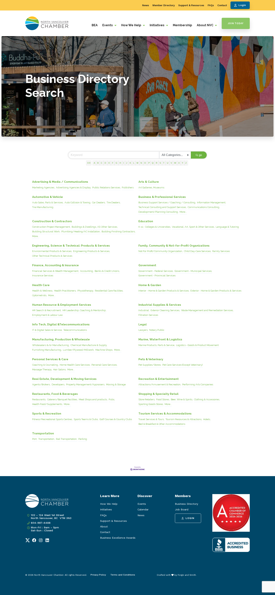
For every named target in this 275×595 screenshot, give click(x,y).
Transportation (43, 433)
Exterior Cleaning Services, (165, 310)
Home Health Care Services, (75, 364)
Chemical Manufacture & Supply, (89, 345)
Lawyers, (143, 330)
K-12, (141, 226)
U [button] (167, 163)
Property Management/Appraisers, (85, 384)
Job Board (181, 509)
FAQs (211, 5)
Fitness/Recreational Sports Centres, (52, 419)
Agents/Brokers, (41, 384)
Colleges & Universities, (158, 226)
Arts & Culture (148, 181)
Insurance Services (42, 275)
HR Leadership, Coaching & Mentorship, (84, 310)
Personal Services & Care (50, 359)
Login (242, 5)
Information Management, (211, 202)
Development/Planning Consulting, (158, 211)
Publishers (128, 187)
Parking (82, 439)
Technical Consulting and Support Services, (162, 207)
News (145, 5)
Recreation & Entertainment (158, 379)
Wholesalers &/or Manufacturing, (50, 345)
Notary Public (156, 330)
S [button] (160, 163)
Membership (182, 25)
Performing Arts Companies (197, 384)
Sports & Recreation (46, 413)
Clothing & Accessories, (207, 399)
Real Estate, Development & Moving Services (64, 379)
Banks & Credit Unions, (107, 271)
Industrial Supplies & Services (159, 304)
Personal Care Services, (104, 364)
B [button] (98, 163)
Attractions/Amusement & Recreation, (159, 384)
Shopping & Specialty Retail (158, 394)
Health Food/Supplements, (47, 404)
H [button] (120, 163)
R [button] (156, 163)
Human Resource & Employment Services (61, 304)
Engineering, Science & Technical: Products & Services (71, 245)
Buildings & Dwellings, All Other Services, (95, 226)
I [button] (123, 163)
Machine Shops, (104, 349)
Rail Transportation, (66, 439)
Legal (142, 324)
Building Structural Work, (46, 231)
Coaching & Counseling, (45, 364)
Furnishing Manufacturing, (47, 349)
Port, (34, 439)
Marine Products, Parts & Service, (156, 345)
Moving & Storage (116, 384)
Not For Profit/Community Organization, (160, 251)
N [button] (141, 163)
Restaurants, (39, 399)
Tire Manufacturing (42, 207)
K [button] (130, 163)
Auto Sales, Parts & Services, (47, 202)
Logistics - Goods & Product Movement (197, 345)
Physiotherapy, (85, 290)
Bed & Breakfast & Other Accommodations (161, 424)
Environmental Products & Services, (52, 251)
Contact (222, 5)
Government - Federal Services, (155, 271)
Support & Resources (191, 5)
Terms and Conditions (122, 574)
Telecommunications (75, 330)
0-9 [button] (88, 163)
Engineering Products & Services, (91, 251)
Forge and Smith (187, 575)
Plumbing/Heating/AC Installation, (80, 231)
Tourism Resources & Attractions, (184, 419)
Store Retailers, (146, 399)
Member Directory (163, 5)
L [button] (133, 163)
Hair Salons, (59, 369)
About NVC (205, 25)
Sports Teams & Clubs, (86, 419)
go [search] (200, 155)
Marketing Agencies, (43, 187)
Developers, (58, 384)
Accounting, (87, 271)
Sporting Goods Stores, (151, 404)
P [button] (149, 163)
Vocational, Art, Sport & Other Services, (193, 226)
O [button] (145, 163)
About (104, 526)
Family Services (221, 251)
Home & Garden (149, 285)
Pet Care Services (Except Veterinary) (182, 364)
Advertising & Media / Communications (60, 181)
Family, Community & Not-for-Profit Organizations (174, 245)
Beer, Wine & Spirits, (182, 399)
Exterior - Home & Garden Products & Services (215, 290)
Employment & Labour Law (47, 315)
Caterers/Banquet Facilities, (62, 399)
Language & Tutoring (227, 226)
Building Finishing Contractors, (118, 231)
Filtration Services (148, 315)
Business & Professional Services (162, 197)
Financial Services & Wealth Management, (55, 271)
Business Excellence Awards (117, 537)
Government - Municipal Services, (193, 271)
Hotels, (207, 419)
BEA (95, 25)
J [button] (126, 163)
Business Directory (186, 503)
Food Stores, (163, 399)
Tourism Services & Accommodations (165, 413)
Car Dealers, (99, 202)
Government (147, 265)
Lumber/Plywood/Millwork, (78, 349)
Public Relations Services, (106, 187)
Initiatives (157, 25)
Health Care (41, 285)
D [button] (105, 163)
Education (145, 221)
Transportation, (46, 439)
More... (183, 211)
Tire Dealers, (113, 202)
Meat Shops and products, (93, 399)
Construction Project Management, (51, 226)
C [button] (101, 163)
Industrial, (143, 310)
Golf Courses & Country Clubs (116, 419)
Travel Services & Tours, (151, 419)
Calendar (143, 509)
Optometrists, (39, 295)
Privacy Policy (98, 574)
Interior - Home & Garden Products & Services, (163, 290)
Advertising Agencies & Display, (73, 187)
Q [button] (153, 163)
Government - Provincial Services (156, 275)
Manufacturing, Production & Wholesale (61, 339)
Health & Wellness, (42, 290)
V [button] (171, 163)
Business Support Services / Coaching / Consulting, (167, 202)
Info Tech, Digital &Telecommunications (61, 324)
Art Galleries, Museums (151, 187)
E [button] (109, 163)
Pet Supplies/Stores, (149, 364)
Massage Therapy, (42, 369)
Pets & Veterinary (150, 359)
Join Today (236, 23)
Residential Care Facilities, (109, 290)
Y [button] (182, 163)
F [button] (112, 163)
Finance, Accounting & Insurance (55, 265)
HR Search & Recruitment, (46, 310)
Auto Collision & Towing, (78, 202)
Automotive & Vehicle (47, 197)
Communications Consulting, (204, 207)
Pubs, (112, 399)
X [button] (179, 163)
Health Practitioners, (65, 290)
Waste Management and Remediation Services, (207, 310)
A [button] (94, 163)
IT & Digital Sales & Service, (47, 330)
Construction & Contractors (52, 221)
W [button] (175, 163)
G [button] (116, 163)
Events (108, 25)
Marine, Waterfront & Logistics (160, 339)
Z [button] (186, 163)
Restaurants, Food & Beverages (55, 394)
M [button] (137, 163)
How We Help (131, 25)
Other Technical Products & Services (52, 255)
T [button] (163, 163)
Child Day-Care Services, (197, 251)
